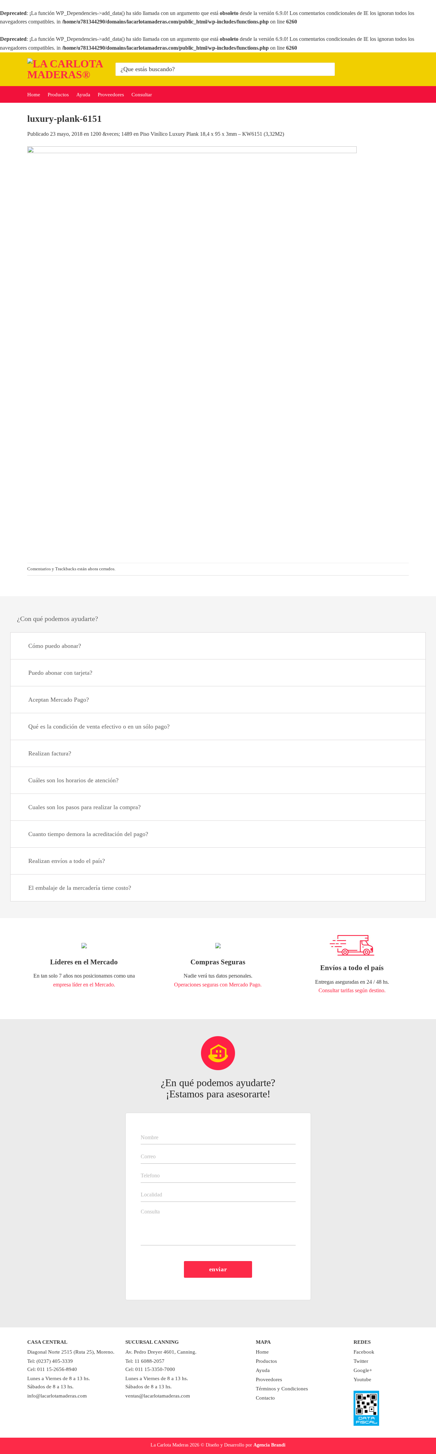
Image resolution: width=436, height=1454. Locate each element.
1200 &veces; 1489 (111, 134)
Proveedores (111, 94)
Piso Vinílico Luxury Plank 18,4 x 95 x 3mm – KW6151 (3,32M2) (212, 134)
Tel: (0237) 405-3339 (50, 1361)
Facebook (364, 1352)
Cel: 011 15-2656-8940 (52, 1369)
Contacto (265, 1398)
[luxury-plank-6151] (192, 350)
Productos (58, 94)
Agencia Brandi (269, 1445)
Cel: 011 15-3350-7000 (150, 1369)
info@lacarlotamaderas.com (57, 1396)
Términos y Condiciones (282, 1388)
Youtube (362, 1379)
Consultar (141, 94)
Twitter (361, 1361)
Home (33, 94)
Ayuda (83, 94)
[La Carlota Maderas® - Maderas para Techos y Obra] (66, 69)
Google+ (363, 1370)
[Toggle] (412, 646)
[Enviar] (328, 69)
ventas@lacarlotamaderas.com (157, 1396)
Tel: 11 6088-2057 (145, 1361)
